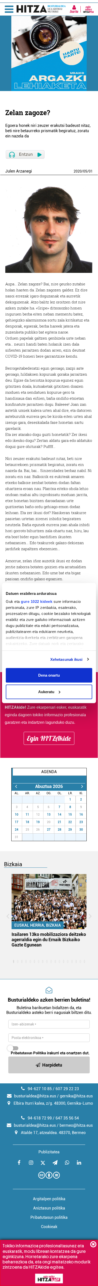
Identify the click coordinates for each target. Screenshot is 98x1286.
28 (30, 799)
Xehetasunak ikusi (66, 659)
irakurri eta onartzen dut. (50, 1053)
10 (16, 814)
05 (85, 171)
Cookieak (49, 1226)
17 (16, 822)
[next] (82, 786)
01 (91, 171)
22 (70, 822)
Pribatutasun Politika (28, 1053)
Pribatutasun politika (49, 1217)
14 (59, 814)
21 (59, 822)
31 (62, 799)
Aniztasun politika (49, 1208)
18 (27, 822)
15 (70, 814)
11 (27, 814)
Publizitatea (49, 1152)
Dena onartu (49, 675)
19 (38, 822)
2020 (78, 171)
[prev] (16, 786)
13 (49, 814)
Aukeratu (46, 691)
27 (19, 799)
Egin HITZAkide (49, 738)
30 (52, 799)
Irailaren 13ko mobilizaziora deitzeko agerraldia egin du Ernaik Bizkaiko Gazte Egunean (49, 939)
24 (16, 829)
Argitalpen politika (49, 1198)
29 (41, 799)
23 (81, 822)
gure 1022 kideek (36, 601)
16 (81, 814)
